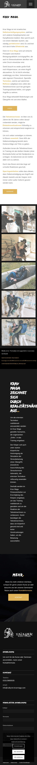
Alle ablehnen (18, 757)
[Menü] (29, 4)
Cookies (21, 736)
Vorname (6, 716)
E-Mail (5, 708)
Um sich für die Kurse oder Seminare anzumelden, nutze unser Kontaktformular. (17, 660)
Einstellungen (18, 746)
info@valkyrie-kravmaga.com (14, 688)
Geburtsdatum (8, 725)
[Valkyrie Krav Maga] (15, 4)
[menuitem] (30, 4)
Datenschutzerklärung (18, 742)
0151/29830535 (8, 681)
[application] (18, 358)
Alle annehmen (18, 751)
